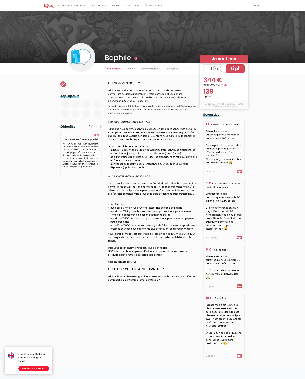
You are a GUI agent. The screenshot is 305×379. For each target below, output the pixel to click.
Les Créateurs (98, 5)
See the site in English (34, 368)
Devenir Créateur (120, 5)
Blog (137, 5)
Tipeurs (173, 68)
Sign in (257, 5)
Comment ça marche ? (71, 5)
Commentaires (151, 68)
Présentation (113, 68)
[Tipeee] (49, 6)
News (131, 68)
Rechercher (155, 5)
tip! (235, 68)
